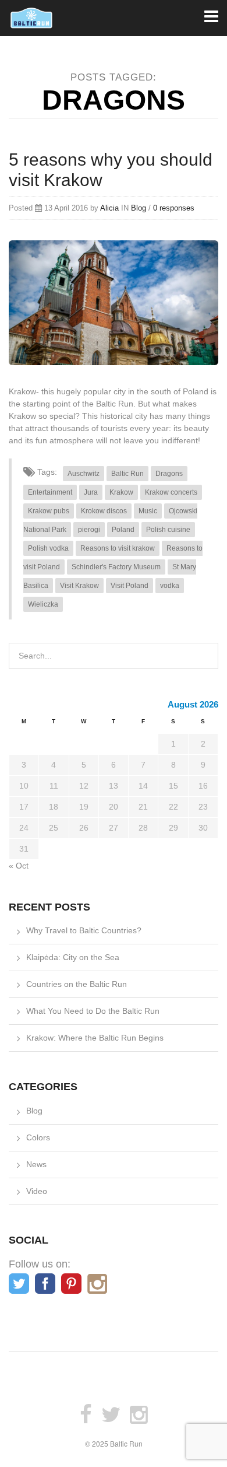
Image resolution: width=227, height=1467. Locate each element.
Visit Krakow (79, 586)
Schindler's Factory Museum (116, 567)
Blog (138, 208)
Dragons (169, 474)
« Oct (19, 865)
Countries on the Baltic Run (76, 984)
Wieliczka (43, 604)
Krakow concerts (171, 492)
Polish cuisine (168, 530)
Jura (91, 492)
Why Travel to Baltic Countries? (83, 930)
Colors (38, 1137)
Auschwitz (84, 474)
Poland (123, 530)
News (36, 1164)
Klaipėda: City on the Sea (72, 957)
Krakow (121, 492)
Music (148, 511)
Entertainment (50, 492)
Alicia (109, 208)
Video (36, 1191)
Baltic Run (127, 474)
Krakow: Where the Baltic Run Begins (95, 1037)
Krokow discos (104, 511)
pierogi (89, 530)
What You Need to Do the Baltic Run (92, 1011)
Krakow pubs (48, 511)
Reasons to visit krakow (117, 548)
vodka (169, 586)
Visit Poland (129, 586)
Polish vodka (48, 548)
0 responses (173, 208)
